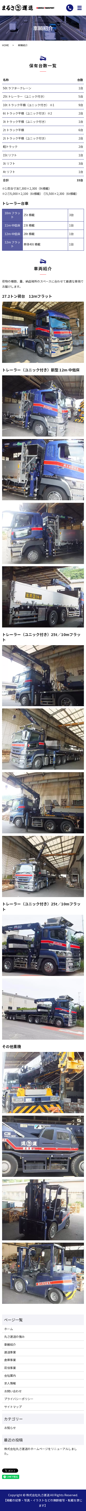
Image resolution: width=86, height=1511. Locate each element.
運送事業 (10, 1352)
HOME (5, 45)
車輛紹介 (10, 1344)
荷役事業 (10, 1368)
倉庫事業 (10, 1360)
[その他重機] (43, 1082)
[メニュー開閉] (79, 8)
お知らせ (10, 1428)
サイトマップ (13, 1407)
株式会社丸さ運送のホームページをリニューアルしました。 (40, 1451)
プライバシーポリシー (18, 1399)
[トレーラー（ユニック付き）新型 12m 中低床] (43, 405)
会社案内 (10, 1375)
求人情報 (10, 1383)
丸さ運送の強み (14, 1336)
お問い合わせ (13, 1391)
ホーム (8, 1329)
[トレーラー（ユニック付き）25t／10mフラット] (43, 675)
